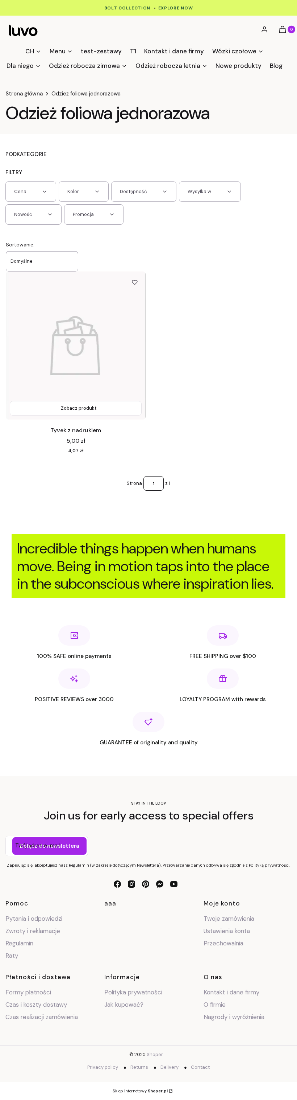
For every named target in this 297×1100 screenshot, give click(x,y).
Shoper (155, 1054)
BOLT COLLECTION (127, 8)
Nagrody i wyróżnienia (234, 1017)
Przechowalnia (223, 943)
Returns (139, 1067)
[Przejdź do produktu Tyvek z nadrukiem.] (76, 345)
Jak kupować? (123, 1005)
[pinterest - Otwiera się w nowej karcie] (145, 884)
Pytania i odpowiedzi (33, 919)
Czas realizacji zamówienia (41, 1017)
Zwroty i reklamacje (32, 931)
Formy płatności (28, 992)
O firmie (215, 1005)
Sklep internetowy (140, 1090)
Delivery (169, 1067)
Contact (200, 1067)
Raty (11, 956)
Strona (134, 483)
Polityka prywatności (133, 992)
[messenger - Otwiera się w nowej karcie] (159, 884)
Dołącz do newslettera (49, 846)
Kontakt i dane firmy (231, 992)
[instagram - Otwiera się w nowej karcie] (131, 884)
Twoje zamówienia (229, 919)
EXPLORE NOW (175, 8)
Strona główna (24, 93)
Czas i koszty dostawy (36, 1005)
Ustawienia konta (227, 931)
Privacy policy (102, 1067)
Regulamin (19, 943)
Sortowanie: (20, 244)
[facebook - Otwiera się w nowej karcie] (117, 884)
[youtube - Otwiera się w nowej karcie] (174, 884)
